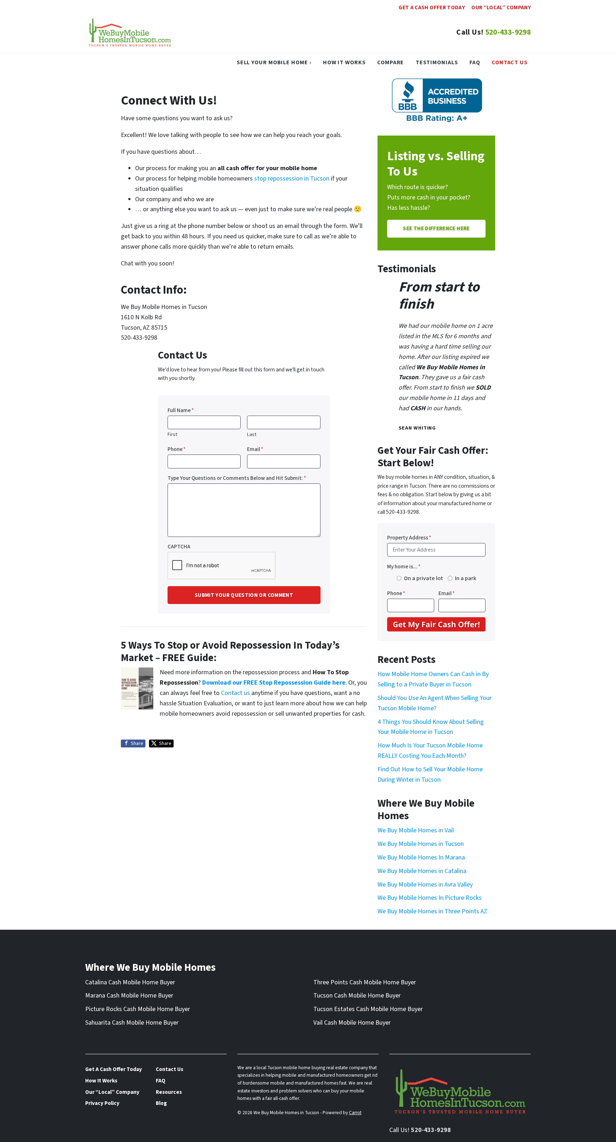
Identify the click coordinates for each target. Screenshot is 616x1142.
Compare (390, 62)
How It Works (344, 62)
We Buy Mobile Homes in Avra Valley (425, 884)
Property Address (409, 538)
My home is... (404, 566)
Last (251, 434)
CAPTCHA (179, 546)
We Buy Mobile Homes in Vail (416, 830)
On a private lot (423, 578)
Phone (177, 449)
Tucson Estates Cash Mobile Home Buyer (368, 1009)
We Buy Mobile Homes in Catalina (422, 871)
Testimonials (437, 62)
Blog (161, 1103)
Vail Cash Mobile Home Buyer (352, 1022)
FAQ (474, 62)
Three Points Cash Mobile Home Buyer (364, 982)
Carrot (355, 1112)
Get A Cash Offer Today (432, 7)
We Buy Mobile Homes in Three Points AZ (432, 911)
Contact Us (510, 62)
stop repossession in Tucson (291, 178)
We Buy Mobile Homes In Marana (421, 857)
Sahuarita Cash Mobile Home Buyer (132, 1022)
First (172, 434)
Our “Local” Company (501, 7)
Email (255, 449)
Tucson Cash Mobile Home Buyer (357, 995)
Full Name (181, 410)
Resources (169, 1092)
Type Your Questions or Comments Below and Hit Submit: (237, 478)
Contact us (235, 693)
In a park (465, 578)
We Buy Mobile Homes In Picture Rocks (430, 897)
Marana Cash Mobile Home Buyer (129, 995)
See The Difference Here (436, 228)
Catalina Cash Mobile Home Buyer (130, 982)
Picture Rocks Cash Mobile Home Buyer (137, 1009)
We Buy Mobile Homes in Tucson (421, 843)
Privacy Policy (102, 1103)
